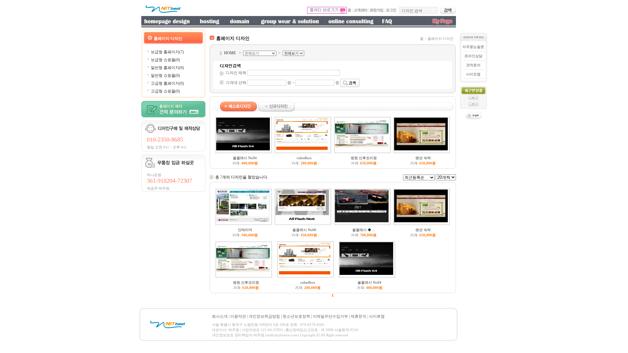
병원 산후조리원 (364, 158)
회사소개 (220, 316)
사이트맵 (473, 74)
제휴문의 (358, 316)
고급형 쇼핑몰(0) (165, 91)
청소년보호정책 (296, 316)
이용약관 (238, 316)
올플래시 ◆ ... (363, 230)
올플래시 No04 (245, 158)
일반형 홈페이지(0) (167, 67)
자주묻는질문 (473, 47)
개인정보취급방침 (264, 316)
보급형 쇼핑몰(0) (165, 60)
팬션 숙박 (423, 158)
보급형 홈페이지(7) (167, 52)
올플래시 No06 (304, 230)
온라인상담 (473, 56)
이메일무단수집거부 (330, 316)
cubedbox (304, 158)
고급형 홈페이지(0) (167, 83)
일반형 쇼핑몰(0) (165, 75)
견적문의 (473, 65)
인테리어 (245, 230)
